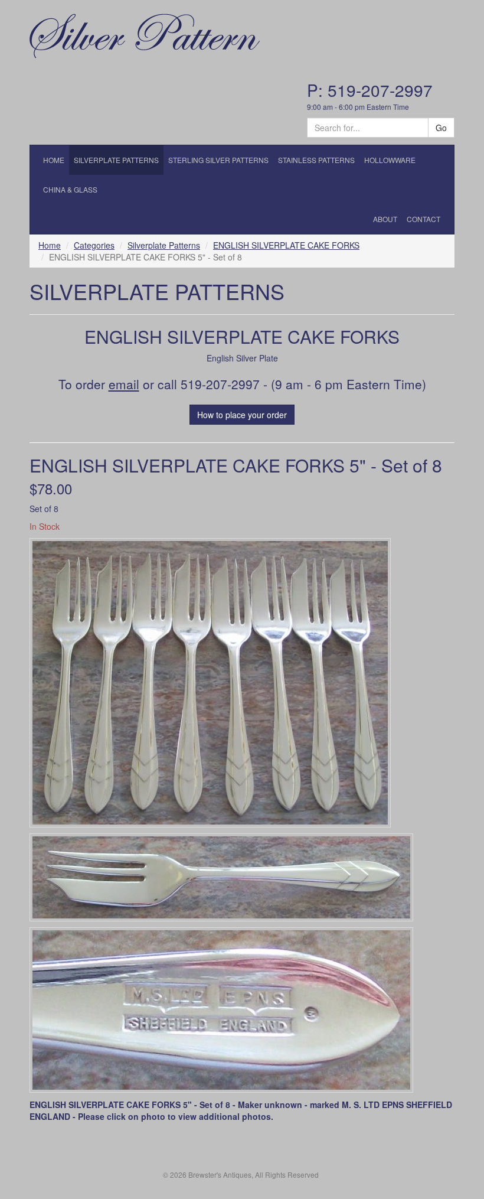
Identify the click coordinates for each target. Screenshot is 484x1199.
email (124, 384)
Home (49, 245)
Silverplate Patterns (163, 245)
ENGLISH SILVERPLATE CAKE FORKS (286, 245)
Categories (94, 245)
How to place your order (242, 415)
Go (441, 127)
